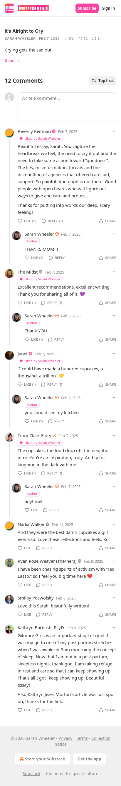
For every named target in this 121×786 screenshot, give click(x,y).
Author (32, 241)
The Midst (28, 272)
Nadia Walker (31, 524)
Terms (82, 738)
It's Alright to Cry (24, 31)
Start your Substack (45, 759)
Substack (31, 773)
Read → (12, 61)
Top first (106, 80)
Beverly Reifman (34, 131)
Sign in (108, 8)
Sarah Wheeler (20, 38)
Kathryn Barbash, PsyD (41, 627)
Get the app (89, 759)
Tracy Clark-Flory (34, 435)
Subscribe (87, 8)
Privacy (65, 738)
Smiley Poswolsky (36, 598)
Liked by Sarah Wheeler (42, 138)
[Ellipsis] (113, 131)
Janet (23, 354)
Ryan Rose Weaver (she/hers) (47, 561)
